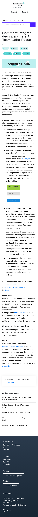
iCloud (6, 290)
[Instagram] (4, 510)
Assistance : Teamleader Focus (10, 20)
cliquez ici (6, 366)
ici (18, 335)
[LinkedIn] (7, 510)
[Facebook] (11, 510)
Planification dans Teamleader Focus (14, 425)
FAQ (22, 20)
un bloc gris (25, 159)
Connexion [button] (15, 12)
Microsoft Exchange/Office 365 (16, 287)
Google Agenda (10, 285)
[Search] (33, 24)
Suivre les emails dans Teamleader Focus (16, 412)
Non (12, 382)
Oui (8, 382)
